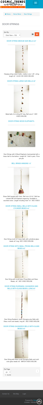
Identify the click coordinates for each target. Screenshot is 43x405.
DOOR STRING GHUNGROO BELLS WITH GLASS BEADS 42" (21, 327)
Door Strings (28, 14)
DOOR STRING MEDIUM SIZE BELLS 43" (21, 41)
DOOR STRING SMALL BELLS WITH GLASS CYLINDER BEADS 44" (21, 207)
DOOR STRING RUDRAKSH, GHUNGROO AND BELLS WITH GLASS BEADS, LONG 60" (21, 287)
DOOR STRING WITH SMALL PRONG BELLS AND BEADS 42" (21, 247)
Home (8, 14)
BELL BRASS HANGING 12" (21, 163)
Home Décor (17, 14)
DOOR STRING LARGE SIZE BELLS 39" (21, 81)
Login (24, 394)
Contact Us (5, 394)
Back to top (39, 401)
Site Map (16, 394)
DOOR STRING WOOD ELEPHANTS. (21, 121)
